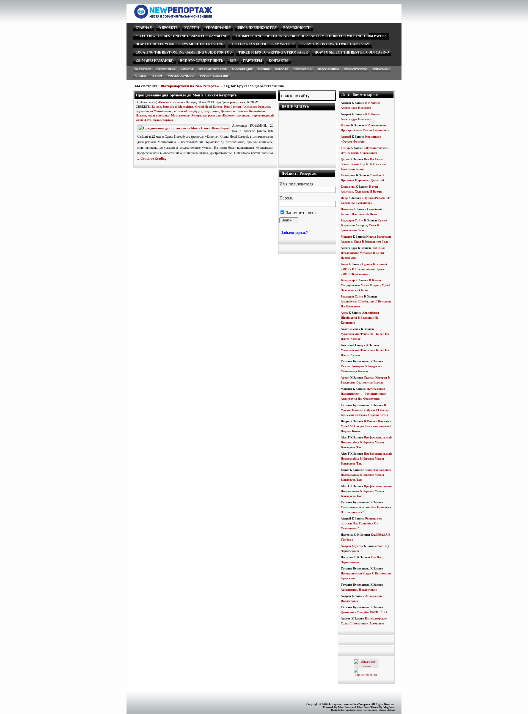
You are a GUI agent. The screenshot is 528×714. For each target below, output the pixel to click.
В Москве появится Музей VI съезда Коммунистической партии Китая (365, 409)
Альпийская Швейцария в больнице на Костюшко (360, 317)
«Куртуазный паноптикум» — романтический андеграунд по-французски (363, 393)
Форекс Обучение (181, 75)
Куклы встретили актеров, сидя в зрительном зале (364, 225)
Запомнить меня (301, 212)
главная (144, 28)
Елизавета (348, 186)
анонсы (187, 69)
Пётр (344, 197)
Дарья (345, 159)
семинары (244, 115)
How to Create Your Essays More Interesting (179, 44)
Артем (345, 377)
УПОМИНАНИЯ (218, 28)
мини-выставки (158, 115)
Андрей (346, 136)
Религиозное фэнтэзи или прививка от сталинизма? (361, 523)
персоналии (303, 69)
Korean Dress (370, 710)
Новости (281, 69)
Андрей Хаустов (352, 546)
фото (147, 119)
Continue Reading (153, 158)
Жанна (345, 125)
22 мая (156, 106)
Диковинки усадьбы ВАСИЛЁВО (364, 612)
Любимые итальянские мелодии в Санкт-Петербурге (363, 252)
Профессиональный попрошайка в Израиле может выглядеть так (366, 442)
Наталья (347, 209)
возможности (296, 28)
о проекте (168, 28)
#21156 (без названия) (155, 61)
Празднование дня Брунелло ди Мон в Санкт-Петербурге (186, 95)
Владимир (348, 280)
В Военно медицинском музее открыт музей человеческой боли (365, 285)
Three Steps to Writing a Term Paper (273, 52)
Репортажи (199, 115)
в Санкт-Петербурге (188, 111)
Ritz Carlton (232, 106)
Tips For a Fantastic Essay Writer (262, 44)
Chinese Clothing (387, 710)
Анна (344, 264)
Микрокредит (242, 69)
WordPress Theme (367, 707)
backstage (143, 69)
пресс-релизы (328, 69)
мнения (264, 69)
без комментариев (213, 69)
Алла (344, 312)
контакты (278, 61)
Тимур (345, 147)
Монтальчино (180, 115)
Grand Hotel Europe (208, 106)
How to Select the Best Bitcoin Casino (352, 52)
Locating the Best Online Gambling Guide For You (184, 52)
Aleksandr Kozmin (170, 102)
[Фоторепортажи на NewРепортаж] (182, 17)
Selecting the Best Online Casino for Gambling (181, 36)
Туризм (156, 75)
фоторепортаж (163, 119)
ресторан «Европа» (221, 115)
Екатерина (348, 175)
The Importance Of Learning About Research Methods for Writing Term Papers (310, 36)
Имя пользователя (296, 184)
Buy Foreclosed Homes (351, 710)
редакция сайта (352, 220)
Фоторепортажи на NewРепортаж (190, 86)
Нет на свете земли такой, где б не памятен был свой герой (363, 164)
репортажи (381, 69)
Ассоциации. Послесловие (359, 589)
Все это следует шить (201, 61)
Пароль (286, 198)
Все (233, 61)
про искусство (355, 69)
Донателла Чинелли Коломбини (243, 111)
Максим (346, 236)
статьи (140, 75)
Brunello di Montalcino (178, 106)
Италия (141, 115)
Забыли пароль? (294, 232)
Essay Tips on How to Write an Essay (335, 44)
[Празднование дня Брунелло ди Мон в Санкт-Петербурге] (184, 128)
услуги (191, 28)
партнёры (252, 61)
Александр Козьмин (256, 106)
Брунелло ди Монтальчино (154, 111)
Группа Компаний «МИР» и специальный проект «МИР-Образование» (364, 269)
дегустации (211, 111)
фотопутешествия (214, 75)
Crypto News (165, 69)
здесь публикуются (257, 28)
